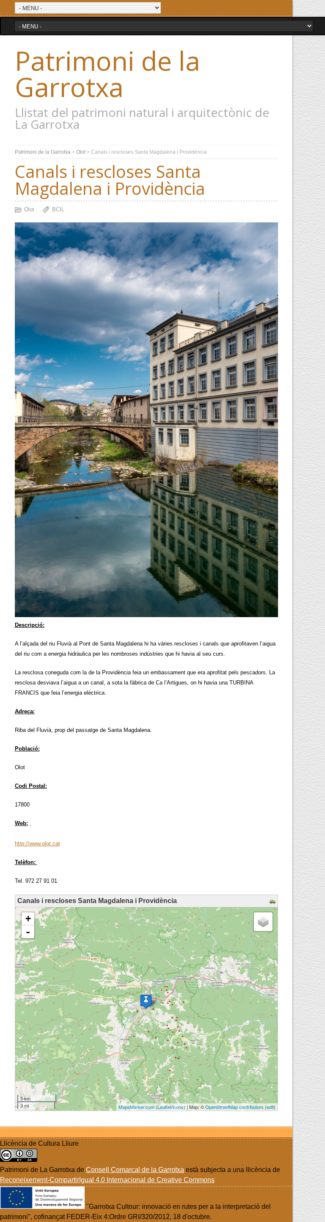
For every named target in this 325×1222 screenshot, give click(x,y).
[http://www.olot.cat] (30, 823)
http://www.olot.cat (37, 843)
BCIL (58, 209)
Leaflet (164, 1106)
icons (178, 1106)
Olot (80, 152)
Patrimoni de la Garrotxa (107, 74)
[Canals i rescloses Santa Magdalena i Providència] (146, 1001)
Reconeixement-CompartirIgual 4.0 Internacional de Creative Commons (107, 1179)
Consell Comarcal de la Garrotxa (135, 1169)
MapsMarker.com (136, 1106)
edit (270, 1106)
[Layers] (263, 921)
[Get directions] (274, 902)
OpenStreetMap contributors (234, 1106)
